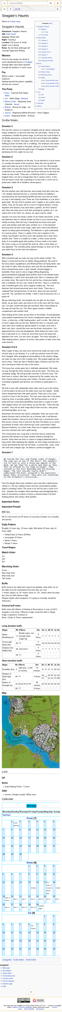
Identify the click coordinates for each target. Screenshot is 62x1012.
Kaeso (7, 116)
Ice (29, 913)
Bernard (24, 99)
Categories (7, 960)
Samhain (7, 815)
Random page (7, 984)
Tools (57, 9)
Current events (8, 978)
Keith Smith (11, 34)
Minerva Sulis (10, 102)
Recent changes (8, 981)
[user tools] (57, 3)
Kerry (7, 93)
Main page (6, 968)
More (16, 9)
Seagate (28, 62)
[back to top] (31, 991)
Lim (6, 99)
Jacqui (16, 104)
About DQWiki (29, 1009)
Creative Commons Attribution (22, 1007)
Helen (7, 96)
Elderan (8, 107)
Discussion (10, 9)
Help (4, 986)
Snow (30, 862)
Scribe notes (15, 22)
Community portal (9, 976)
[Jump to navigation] (4, 3)
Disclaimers (40, 1009)
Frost (30, 818)
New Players (7, 970)
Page (4, 9)
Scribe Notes (18, 960)
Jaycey (8, 113)
